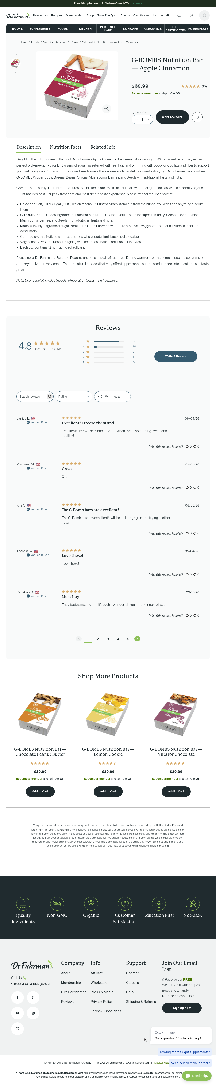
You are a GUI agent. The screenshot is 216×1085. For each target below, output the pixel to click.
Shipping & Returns (141, 1001)
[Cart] (204, 15)
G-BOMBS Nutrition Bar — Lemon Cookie (108, 752)
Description (28, 147)
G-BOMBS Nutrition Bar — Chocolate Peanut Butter (40, 752)
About (66, 973)
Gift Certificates (176, 28)
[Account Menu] (191, 15)
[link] (194, 86)
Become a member (145, 93)
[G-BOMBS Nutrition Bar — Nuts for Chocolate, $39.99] (176, 714)
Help (130, 992)
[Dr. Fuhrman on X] (17, 1028)
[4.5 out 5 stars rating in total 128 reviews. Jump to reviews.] (108, 763)
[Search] (179, 15)
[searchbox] (31, 396)
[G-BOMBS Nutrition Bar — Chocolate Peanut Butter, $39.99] (40, 714)
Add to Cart (172, 117)
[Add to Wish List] (197, 117)
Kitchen (85, 28)
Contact (132, 973)
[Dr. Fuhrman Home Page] (18, 15)
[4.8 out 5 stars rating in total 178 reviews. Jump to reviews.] (176, 763)
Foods (63, 28)
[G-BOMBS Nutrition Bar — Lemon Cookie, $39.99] (108, 714)
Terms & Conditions (106, 1011)
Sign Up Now (182, 1008)
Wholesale (99, 982)
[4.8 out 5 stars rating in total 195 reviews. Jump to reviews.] (40, 763)
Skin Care (130, 28)
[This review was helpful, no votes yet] (187, 446)
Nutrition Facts (66, 147)
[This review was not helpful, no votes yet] (194, 446)
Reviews (68, 1001)
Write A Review (176, 356)
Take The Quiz (107, 15)
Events (125, 15)
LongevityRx (162, 15)
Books (17, 28)
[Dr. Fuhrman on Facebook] (17, 997)
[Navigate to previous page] (79, 638)
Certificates (141, 15)
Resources (40, 15)
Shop (90, 15)
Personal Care (107, 28)
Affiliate (97, 973)
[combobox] (74, 396)
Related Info (102, 147)
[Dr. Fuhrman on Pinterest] (33, 997)
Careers (132, 982)
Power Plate (198, 28)
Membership (75, 15)
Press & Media (102, 992)
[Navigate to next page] (137, 638)
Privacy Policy (102, 1001)
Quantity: (139, 112)
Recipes (57, 15)
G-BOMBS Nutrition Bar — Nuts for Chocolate (176, 752)
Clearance (153, 28)
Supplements (40, 28)
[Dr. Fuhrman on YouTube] (17, 1013)
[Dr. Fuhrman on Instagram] (33, 1013)
